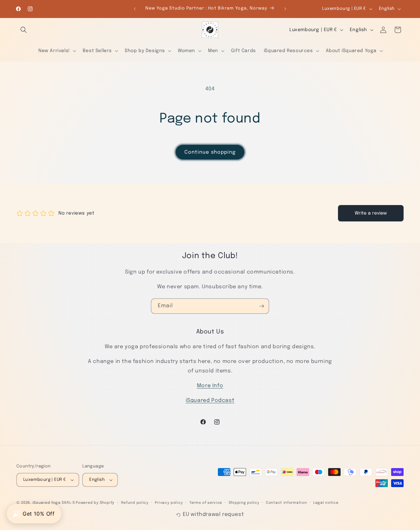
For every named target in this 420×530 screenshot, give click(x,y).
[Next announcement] (285, 9)
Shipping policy (244, 503)
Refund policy (135, 503)
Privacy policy (169, 503)
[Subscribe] (261, 306)
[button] (23, 30)
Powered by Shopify (95, 503)
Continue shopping (210, 152)
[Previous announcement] (135, 9)
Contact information (286, 503)
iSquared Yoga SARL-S (53, 503)
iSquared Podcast (210, 400)
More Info (210, 385)
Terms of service (205, 503)
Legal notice (325, 503)
